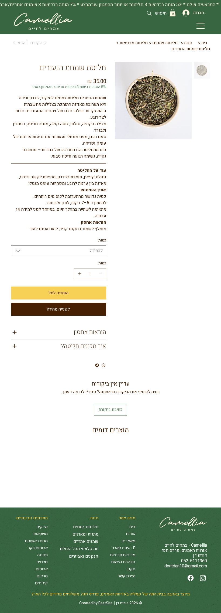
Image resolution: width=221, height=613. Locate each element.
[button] (173, 12)
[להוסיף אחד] (79, 273)
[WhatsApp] (103, 365)
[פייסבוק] (97, 365)
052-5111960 (194, 561)
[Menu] (201, 26)
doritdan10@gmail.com (185, 566)
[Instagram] (203, 578)
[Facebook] (191, 578)
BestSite (105, 603)
